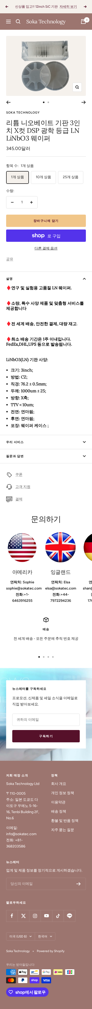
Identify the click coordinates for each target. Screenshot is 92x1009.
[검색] (18, 21)
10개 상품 (43, 177)
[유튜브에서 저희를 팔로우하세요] (46, 916)
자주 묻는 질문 (62, 830)
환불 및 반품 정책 (64, 820)
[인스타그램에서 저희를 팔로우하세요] (35, 916)
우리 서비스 (15, 442)
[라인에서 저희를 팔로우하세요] (69, 916)
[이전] (8, 102)
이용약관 (58, 802)
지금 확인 (73, 9)
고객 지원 (22, 487)
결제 (18, 499)
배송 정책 (58, 811)
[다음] (84, 102)
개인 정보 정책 (62, 793)
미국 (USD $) (18, 936)
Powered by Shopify (50, 951)
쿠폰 (18, 474)
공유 (9, 259)
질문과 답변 (15, 456)
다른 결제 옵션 (45, 248)
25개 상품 (70, 177)
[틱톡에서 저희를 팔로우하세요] (58, 916)
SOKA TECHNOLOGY (23, 112)
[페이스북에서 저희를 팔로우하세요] (12, 916)
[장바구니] (83, 21)
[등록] (78, 884)
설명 (9, 279)
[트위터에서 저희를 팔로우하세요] (23, 916)
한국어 (42, 936)
